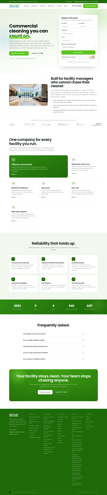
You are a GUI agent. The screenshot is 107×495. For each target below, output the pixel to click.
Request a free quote (18, 53)
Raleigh (59, 428)
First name (64, 23)
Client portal (89, 421)
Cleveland (60, 424)
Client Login (69, 1)
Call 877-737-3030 (37, 53)
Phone (63, 37)
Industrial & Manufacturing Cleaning (47, 427)
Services (26, 6)
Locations (43, 6)
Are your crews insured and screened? (35, 353)
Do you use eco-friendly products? (34, 359)
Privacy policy (89, 426)
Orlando (60, 440)
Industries (34, 6)
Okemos (60, 431)
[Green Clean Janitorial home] (14, 6)
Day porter (32, 432)
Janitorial (31, 419)
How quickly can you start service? (34, 334)
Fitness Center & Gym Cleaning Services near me (77, 478)
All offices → (61, 442)
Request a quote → (14, 434)
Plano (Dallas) (61, 435)
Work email (64, 30)
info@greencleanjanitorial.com (81, 1)
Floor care (32, 435)
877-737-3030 (77, 6)
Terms (87, 428)
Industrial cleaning (34, 425)
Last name (81, 23)
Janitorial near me (76, 421)
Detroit (59, 438)
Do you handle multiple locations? (34, 340)
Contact (88, 424)
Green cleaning (33, 430)
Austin (59, 433)
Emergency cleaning (34, 437)
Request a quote (90, 6)
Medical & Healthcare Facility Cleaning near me (77, 450)
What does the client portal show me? (35, 346)
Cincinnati (60, 421)
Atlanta (59, 426)
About (66, 6)
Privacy (92, 492)
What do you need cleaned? (68, 44)
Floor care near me (77, 442)
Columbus (60, 419)
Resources (51, 6)
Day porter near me (77, 439)
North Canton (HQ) (63, 417)
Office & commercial (34, 417)
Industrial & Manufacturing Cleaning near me (76, 456)
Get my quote (78, 52)
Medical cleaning (33, 428)
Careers (59, 6)
